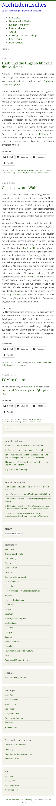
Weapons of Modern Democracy (18, 660)
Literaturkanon (17, 28)
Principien (9, 632)
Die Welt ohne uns (12, 581)
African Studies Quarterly (15, 677)
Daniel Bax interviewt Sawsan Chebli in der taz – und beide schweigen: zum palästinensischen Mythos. (26, 456)
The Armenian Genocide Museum (19, 651)
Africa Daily (9, 695)
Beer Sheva (9, 549)
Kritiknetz (8, 609)
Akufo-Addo (42, 362)
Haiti (8, 173)
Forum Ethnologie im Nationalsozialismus (22, 591)
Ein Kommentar (20, 365)
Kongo (13, 173)
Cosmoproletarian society (16, 577)
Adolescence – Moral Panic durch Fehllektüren (24, 445)
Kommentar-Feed (12, 785)
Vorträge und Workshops (23, 35)
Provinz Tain (33, 276)
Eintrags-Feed (10, 780)
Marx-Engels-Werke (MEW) (15, 618)
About (12, 31)
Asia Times (9, 709)
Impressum (15, 39)
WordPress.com (28, 802)
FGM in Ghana (14, 380)
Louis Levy (9, 749)
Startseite (14, 17)
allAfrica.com (10, 704)
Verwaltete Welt (27, 170)
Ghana (9, 365)
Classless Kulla (11, 568)
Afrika (17, 170)
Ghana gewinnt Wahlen (22, 188)
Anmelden (9, 776)
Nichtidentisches (24, 5)
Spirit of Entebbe (12, 641)
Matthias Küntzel (11, 623)
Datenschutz (16, 42)
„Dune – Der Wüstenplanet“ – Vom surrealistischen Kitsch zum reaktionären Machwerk (27, 507)
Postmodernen (30, 386)
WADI (7, 655)
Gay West (9, 595)
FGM (39, 419)
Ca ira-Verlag (10, 558)
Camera (8, 563)
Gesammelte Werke (20, 21)
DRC (3, 173)
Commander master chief (15, 744)
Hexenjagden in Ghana (14, 600)
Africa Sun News (11, 699)
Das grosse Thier (12, 713)
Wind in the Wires (12, 758)
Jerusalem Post (11, 727)
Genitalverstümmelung (11, 422)
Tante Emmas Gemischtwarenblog (19, 754)
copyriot (8, 572)
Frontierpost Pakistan (14, 718)
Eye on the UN (10, 586)
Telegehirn (9, 646)
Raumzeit (8, 637)
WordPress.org (11, 790)
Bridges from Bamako (14, 554)
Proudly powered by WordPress (18, 800)
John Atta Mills (29, 248)
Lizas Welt (9, 614)
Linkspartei (21, 173)
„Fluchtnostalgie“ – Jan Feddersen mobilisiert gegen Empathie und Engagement (26, 463)
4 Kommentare (43, 173)
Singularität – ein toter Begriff (17, 469)
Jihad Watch (9, 604)
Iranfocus (9, 722)
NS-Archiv (9, 627)
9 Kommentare (35, 422)
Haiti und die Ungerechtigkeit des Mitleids (27, 65)
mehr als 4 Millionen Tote (39, 134)
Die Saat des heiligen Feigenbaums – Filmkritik (24, 450)
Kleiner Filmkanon (19, 24)
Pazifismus (30, 173)
